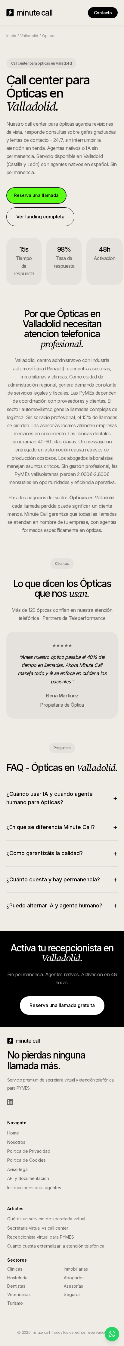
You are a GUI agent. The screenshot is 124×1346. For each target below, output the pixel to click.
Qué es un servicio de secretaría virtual (46, 1218)
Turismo (15, 1303)
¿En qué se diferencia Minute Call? (62, 827)
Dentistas (16, 1286)
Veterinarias (19, 1294)
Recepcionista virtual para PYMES (40, 1236)
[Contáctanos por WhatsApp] (112, 1334)
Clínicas (14, 1269)
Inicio (11, 35)
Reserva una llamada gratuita (62, 1005)
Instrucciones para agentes (34, 1187)
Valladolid (29, 35)
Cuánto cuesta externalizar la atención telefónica (55, 1245)
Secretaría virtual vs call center (37, 1228)
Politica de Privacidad (28, 1151)
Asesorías (73, 1286)
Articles (15, 1208)
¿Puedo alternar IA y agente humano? (62, 905)
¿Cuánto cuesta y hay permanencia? (62, 879)
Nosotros (16, 1142)
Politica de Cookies (26, 1160)
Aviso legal (18, 1169)
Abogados (74, 1277)
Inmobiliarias (76, 1269)
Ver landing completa (40, 217)
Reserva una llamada (36, 195)
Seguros (72, 1294)
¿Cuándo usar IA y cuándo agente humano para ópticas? (62, 798)
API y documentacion (28, 1178)
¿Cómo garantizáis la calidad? (62, 853)
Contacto (103, 12)
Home (13, 1132)
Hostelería (17, 1277)
